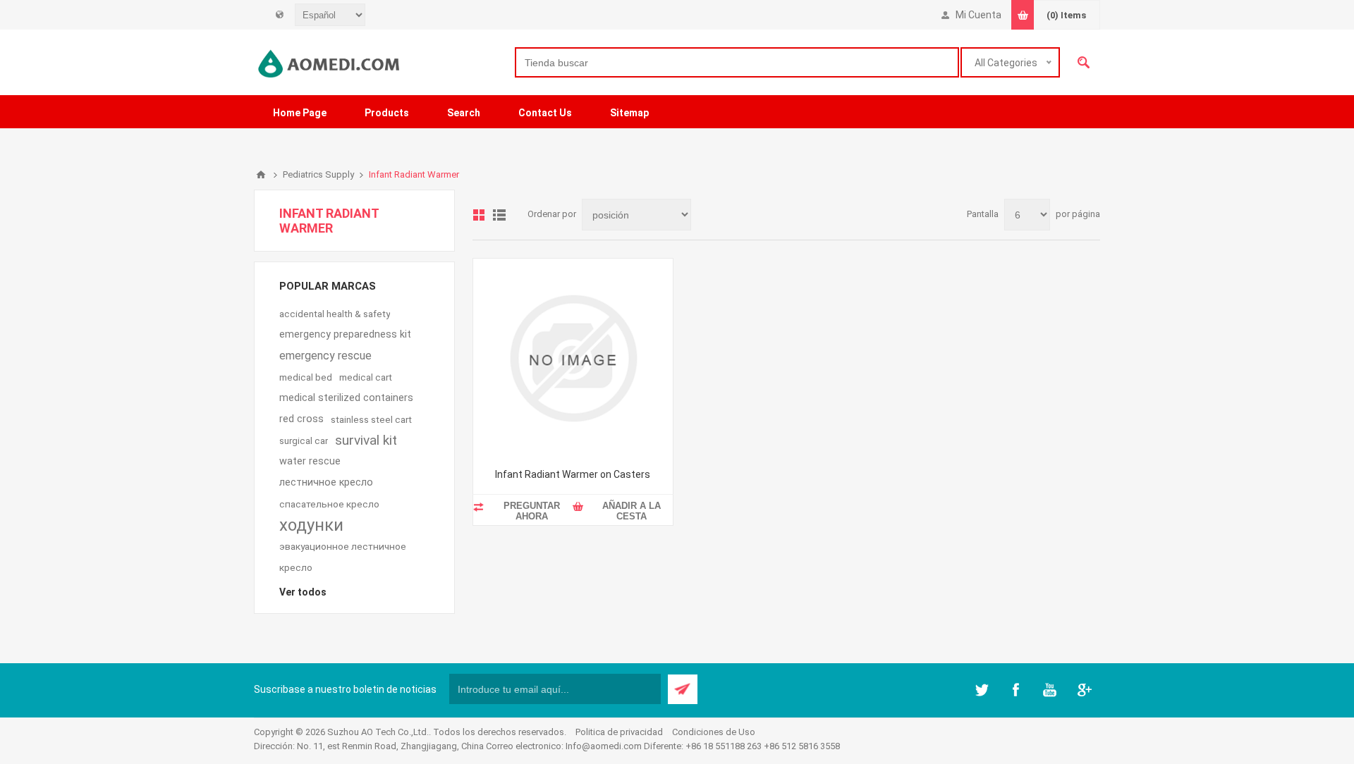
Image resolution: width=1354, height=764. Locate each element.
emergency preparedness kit (345, 334)
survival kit (366, 440)
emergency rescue (325, 355)
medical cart (365, 377)
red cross (301, 419)
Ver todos (303, 592)
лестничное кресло (326, 482)
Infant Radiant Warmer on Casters (572, 474)
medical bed (305, 377)
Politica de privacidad (619, 732)
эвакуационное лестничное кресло (342, 557)
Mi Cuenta (978, 14)
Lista (499, 215)
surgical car (303, 440)
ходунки (311, 525)
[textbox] (737, 62)
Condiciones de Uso (713, 732)
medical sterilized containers (346, 398)
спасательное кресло (329, 504)
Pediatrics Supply (318, 174)
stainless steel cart (371, 419)
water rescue (310, 461)
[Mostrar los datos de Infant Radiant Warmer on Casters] (573, 358)
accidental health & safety (334, 313)
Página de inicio (261, 175)
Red (478, 215)
